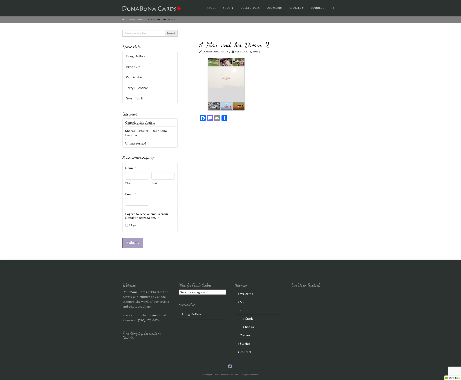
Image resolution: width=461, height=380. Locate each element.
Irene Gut (133, 66)
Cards (249, 318)
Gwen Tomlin (135, 98)
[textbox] (202, 292)
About (244, 302)
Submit (132, 242)
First (128, 183)
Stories (245, 343)
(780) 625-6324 (149, 320)
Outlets (245, 335)
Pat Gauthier (135, 77)
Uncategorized (135, 143)
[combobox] (202, 292)
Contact (245, 352)
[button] (333, 8)
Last (154, 183)
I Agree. (134, 225)
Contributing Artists (140, 122)
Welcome (246, 293)
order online (147, 315)
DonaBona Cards (134, 292)
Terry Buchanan (137, 88)
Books (249, 327)
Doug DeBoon (136, 56)
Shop (243, 310)
